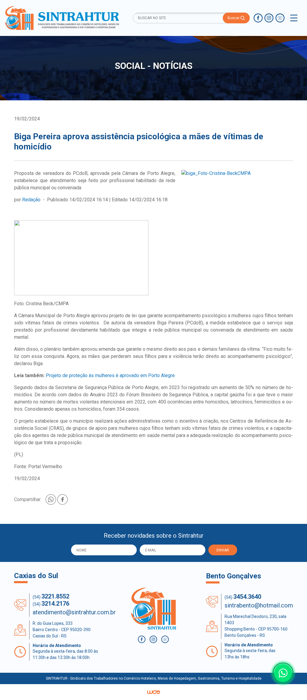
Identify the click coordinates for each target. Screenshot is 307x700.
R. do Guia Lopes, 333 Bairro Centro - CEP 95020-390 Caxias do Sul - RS (62, 629)
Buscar (234, 18)
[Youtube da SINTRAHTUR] (280, 18)
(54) (51, 596)
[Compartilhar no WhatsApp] (51, 499)
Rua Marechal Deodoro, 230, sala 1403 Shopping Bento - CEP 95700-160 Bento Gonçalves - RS (256, 626)
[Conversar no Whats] (283, 673)
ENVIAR (222, 550)
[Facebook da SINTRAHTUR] (258, 18)
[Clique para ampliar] (237, 173)
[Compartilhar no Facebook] (62, 499)
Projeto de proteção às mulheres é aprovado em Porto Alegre (110, 375)
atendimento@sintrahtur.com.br (74, 612)
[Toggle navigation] (293, 18)
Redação (31, 199)
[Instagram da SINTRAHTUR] (269, 18)
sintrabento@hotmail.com (259, 605)
